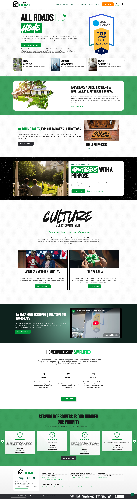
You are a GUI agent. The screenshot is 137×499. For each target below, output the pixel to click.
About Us (58, 4)
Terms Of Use (54, 486)
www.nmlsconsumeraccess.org (18, 497)
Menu (122, 5)
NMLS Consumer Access (21, 488)
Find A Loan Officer (77, 107)
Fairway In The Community (94, 191)
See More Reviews (68, 458)
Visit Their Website (42, 286)
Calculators (84, 4)
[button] (2, 441)
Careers (97, 4)
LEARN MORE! (68, 399)
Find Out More (94, 286)
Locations (66, 4)
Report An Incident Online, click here (79, 477)
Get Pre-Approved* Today (30, 45)
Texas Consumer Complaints (77, 486)
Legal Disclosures (63, 486)
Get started (107, 4)
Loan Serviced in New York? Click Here (52, 479)
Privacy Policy (45, 486)
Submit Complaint (102, 477)
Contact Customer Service (49, 477)
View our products (25, 143)
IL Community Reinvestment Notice (95, 486)
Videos (91, 4)
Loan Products (75, 4)
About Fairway (78, 191)
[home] (22, 4)
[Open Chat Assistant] (132, 494)
